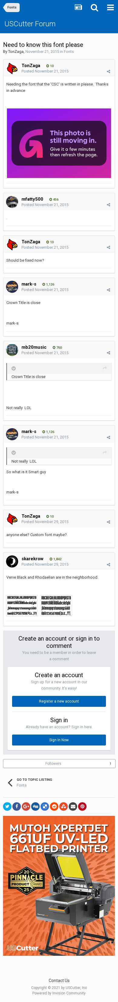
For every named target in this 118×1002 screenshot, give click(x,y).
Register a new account (59, 701)
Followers (53, 763)
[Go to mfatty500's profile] (12, 202)
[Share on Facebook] (16, 806)
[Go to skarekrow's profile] (12, 561)
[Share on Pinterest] (82, 806)
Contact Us (59, 980)
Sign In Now (59, 740)
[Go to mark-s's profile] (12, 287)
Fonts (69, 51)
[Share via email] (73, 806)
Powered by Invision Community (59, 993)
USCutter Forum (30, 24)
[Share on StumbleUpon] (63, 806)
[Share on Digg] (35, 806)
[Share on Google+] (26, 806)
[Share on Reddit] (54, 806)
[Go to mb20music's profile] (12, 350)
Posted (44, 71)
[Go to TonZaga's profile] (12, 68)
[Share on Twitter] (7, 806)
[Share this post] (108, 71)
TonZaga (16, 51)
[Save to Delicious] (45, 806)
